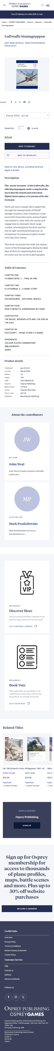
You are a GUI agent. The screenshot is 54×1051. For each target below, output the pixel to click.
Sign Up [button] (27, 825)
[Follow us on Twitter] (23, 997)
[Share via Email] (24, 102)
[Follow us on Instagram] (15, 997)
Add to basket (27, 146)
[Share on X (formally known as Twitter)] (15, 102)
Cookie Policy (10, 955)
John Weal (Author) (14, 42)
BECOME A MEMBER (27, 908)
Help (6, 966)
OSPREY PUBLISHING (17, 22)
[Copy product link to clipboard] (29, 102)
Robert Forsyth (9, 773)
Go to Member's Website (21, 626)
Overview (8, 937)
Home (4, 22)
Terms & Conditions (13, 946)
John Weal (16, 464)
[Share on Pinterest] (20, 102)
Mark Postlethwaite (23, 524)
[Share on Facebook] (11, 102)
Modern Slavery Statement (15, 950)
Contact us (9, 970)
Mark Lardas (30, 773)
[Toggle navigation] (4, 5)
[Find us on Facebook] (8, 997)
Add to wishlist (27, 155)
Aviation (38, 22)
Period (30, 22)
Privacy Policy (10, 942)
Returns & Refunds (12, 979)
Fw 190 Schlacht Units (13, 768)
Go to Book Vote (17, 703)
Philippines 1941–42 (34, 768)
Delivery (8, 974)
